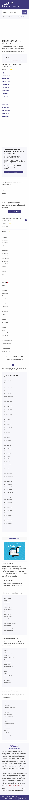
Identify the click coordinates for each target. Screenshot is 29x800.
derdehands (5, 87)
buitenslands (6, 81)
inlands (4, 314)
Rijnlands (4, 317)
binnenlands (5, 237)
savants (4, 319)
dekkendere (7, 614)
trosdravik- (7, 682)
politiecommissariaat (9, 623)
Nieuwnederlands (6, 343)
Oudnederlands (6, 348)
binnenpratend (8, 526)
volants (4, 330)
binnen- (4, 193)
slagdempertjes (8, 607)
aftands (4, 288)
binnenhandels (8, 512)
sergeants (4, 325)
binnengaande (8, 427)
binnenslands (6, 75)
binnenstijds (7, 458)
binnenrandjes (8, 411)
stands (4, 282)
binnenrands (8, 380)
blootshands (5, 293)
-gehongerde (7, 709)
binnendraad (7, 422)
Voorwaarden (22, 798)
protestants (5, 107)
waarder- (6, 680)
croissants (4, 298)
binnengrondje (8, 510)
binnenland (7, 437)
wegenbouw (7, 621)
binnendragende (8, 476)
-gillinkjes (6, 705)
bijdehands (5, 73)
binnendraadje (8, 499)
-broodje (6, 712)
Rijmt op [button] (5, 12)
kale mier (6, 612)
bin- (3, 190)
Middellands (5, 242)
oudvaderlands (6, 351)
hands (3, 277)
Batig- (6, 669)
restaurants (5, 226)
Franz (3, 274)
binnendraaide (8, 502)
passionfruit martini (9, 618)
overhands (5, 104)
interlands (5, 93)
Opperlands (5, 256)
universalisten (7, 598)
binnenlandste (8, 523)
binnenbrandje (8, 409)
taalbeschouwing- (9, 666)
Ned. (3, 245)
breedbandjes (7, 625)
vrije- (5, 650)
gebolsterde (7, 602)
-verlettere (7, 728)
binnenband (7, 419)
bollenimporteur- (8, 662)
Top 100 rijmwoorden (14, 538)
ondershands (6, 102)
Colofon (16, 798)
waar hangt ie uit (8, 605)
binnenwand (7, 464)
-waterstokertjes (8, 723)
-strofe (6, 725)
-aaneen (6, 732)
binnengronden (8, 507)
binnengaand (7, 424)
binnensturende (8, 487)
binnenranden (7, 445)
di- (5, 673)
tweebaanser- (7, 678)
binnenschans (7, 451)
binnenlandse (7, 440)
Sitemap (10, 798)
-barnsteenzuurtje (8, 714)
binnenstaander (8, 484)
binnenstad (7, 456)
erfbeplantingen (8, 630)
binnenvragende (8, 492)
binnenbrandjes (8, 401)
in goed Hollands (8, 340)
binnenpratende (8, 481)
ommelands (5, 250)
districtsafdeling (8, 628)
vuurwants (5, 335)
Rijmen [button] (24, 12)
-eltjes (5, 703)
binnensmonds (8, 396)
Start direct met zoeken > (13, 172)
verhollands (5, 263)
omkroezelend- (8, 675)
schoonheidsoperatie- (9, 653)
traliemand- (7, 659)
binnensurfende (8, 489)
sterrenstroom (8, 616)
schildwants (5, 322)
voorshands (5, 332)
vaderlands (5, 261)
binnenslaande (8, 414)
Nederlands (5, 248)
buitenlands (5, 240)
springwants (5, 327)
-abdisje (6, 730)
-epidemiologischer (9, 707)
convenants (5, 84)
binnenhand (7, 435)
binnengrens (7, 429)
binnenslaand (7, 453)
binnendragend (8, 505)
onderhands (5, 99)
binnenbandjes (8, 497)
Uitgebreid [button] (23, 16)
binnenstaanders (8, 469)
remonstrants (6, 110)
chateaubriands (6, 338)
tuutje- (6, 671)
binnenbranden (8, 406)
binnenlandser (8, 520)
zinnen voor (14, 60)
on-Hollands (5, 253)
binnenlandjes (7, 518)
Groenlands (5, 306)
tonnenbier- (7, 664)
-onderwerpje (7, 735)
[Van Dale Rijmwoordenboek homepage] (8, 3)
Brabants (4, 295)
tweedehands (6, 113)
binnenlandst (7, 443)
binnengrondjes (8, 479)
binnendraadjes (8, 473)
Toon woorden (14, 211)
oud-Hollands (5, 258)
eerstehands (5, 90)
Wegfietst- (7, 655)
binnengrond (7, 432)
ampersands (5, 234)
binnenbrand (8, 388)
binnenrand (7, 391)
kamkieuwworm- (8, 657)
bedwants (4, 290)
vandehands (5, 116)
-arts (5, 721)
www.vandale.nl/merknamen (15, 785)
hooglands (5, 311)
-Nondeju (6, 719)
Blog (6, 798)
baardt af (6, 600)
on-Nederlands (6, 346)
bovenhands (5, 78)
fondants (4, 301)
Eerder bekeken (7, 16)
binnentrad (7, 461)
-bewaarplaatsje (8, 716)
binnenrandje (7, 448)
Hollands (4, 309)
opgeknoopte (7, 609)
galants (4, 303)
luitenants (5, 96)
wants (3, 285)
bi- (3, 188)
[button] (26, 220)
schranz (4, 280)
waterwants (5, 266)
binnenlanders (8, 515)
